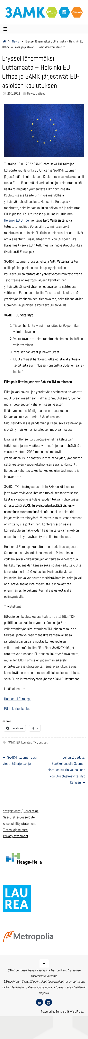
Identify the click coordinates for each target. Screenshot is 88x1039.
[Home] (4, 41)
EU (18, 742)
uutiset (43, 742)
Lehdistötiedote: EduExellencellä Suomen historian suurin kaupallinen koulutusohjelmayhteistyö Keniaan (66, 770)
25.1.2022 (13, 93)
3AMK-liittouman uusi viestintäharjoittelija (20, 760)
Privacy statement (15, 836)
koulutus (26, 742)
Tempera (61, 1011)
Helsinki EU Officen (17, 220)
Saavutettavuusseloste (19, 817)
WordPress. (77, 1011)
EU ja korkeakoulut (17, 708)
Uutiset (40, 93)
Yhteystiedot (11, 811)
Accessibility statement (19, 823)
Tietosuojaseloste (15, 829)
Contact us (31, 811)
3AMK (11, 742)
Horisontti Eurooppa (17, 698)
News (15, 41)
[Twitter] (39, 1002)
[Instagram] (48, 1002)
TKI (35, 742)
